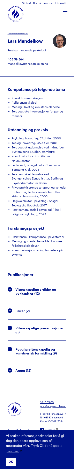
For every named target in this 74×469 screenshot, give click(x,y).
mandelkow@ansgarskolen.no (28, 63)
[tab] (37, 291)
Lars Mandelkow (21, 33)
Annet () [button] (23, 370)
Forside (11, 33)
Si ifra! (27, 3)
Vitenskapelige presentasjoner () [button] (39, 330)
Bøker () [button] (22, 311)
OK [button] (11, 461)
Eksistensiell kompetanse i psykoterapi (38, 237)
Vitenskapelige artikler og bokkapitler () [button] (35, 291)
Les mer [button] (13, 451)
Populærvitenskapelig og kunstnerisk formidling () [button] (36, 351)
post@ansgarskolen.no (53, 406)
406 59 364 (16, 59)
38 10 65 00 (47, 402)
